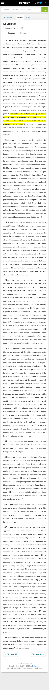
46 (33, 515)
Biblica (34, 666)
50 (23, 552)
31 (21, 369)
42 (40, 464)
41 (20, 461)
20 (10, 236)
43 (21, 478)
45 (6, 504)
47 (6, 527)
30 (22, 352)
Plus (27, 17)
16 (29, 203)
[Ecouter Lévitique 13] (22, 28)
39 (22, 445)
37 (35, 425)
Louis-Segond (9, 17)
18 (6, 222)
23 (12, 268)
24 (6, 280)
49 (38, 538)
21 (11, 250)
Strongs (23, 33)
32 (26, 380)
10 (41, 143)
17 (10, 210)
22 (35, 261)
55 (20, 587)
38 (6, 441)
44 (10, 492)
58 (16, 622)
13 (25, 175)
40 (6, 457)
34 (42, 397)
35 (30, 411)
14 (44, 185)
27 (9, 322)
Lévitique (9, 23)
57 (40, 611)
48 (42, 531)
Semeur (20, 17)
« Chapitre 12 (11, 654)
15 (24, 192)
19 (9, 226)
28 (44, 329)
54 (42, 580)
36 (14, 418)
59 (6, 637)
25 (18, 291)
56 (44, 601)
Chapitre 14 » (38, 654)
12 (4, 168)
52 (26, 569)
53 (18, 576)
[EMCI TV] (24, 3)
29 (6, 348)
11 (45, 154)
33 (44, 390)
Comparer (11, 33)
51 (42, 555)
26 (31, 308)
